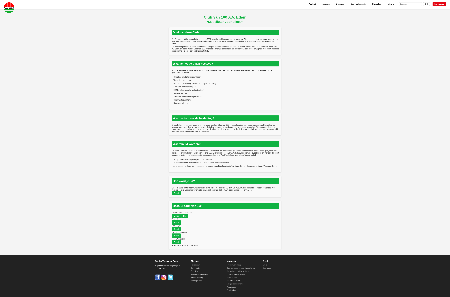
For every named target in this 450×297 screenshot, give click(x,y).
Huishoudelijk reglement (236, 274)
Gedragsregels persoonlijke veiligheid (241, 268)
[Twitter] (170, 280)
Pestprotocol (231, 287)
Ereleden (194, 271)
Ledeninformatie (358, 4)
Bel (184, 216)
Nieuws (391, 4)
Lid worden (439, 4)
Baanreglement (196, 281)
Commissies (196, 268)
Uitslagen (340, 4)
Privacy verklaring (234, 265)
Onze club (376, 4)
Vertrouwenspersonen (199, 274)
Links (265, 265)
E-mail (176, 193)
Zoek (426, 4)
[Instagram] (164, 280)
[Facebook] (158, 280)
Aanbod (312, 4)
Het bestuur (195, 265)
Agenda (326, 4)
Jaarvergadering (197, 277)
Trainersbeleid (232, 277)
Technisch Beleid (233, 281)
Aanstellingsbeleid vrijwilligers (238, 271)
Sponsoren (267, 268)
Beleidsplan (231, 290)
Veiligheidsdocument (234, 284)
